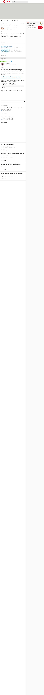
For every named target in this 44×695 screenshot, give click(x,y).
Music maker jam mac (5, 51)
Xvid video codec (4, 52)
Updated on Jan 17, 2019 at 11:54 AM (10, 64)
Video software (14, 20)
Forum (4, 20)
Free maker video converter (6, 47)
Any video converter (4, 50)
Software (8, 20)
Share (3, 42)
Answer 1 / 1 (3, 58)
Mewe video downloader (5, 49)
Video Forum (14, 49)
